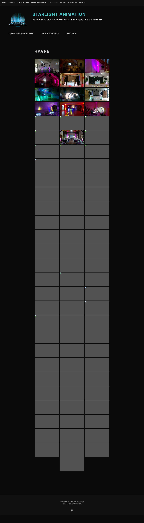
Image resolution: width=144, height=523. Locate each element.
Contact (82, 3)
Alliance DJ (72, 3)
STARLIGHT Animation (59, 14)
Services (12, 3)
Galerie (63, 3)
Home (4, 3)
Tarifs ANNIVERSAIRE (38, 3)
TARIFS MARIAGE (23, 3)
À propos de (53, 3)
